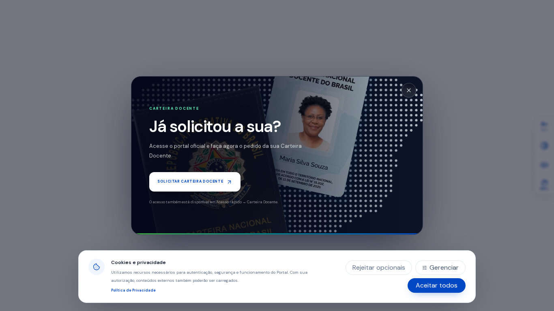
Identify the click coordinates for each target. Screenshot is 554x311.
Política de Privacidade (133, 290)
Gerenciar (444, 267)
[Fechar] (409, 90)
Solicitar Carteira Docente (190, 181)
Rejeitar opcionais (378, 267)
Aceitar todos (436, 285)
